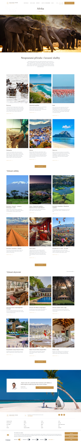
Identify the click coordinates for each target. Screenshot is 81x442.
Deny (71, 439)
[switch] (28, 439)
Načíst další (40, 166)
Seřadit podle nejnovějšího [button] (70, 271)
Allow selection (71, 436)
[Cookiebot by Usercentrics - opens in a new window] (8, 440)
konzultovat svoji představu (44, 387)
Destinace (41, 11)
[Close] (73, 6)
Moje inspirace (62, 6)
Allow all (71, 433)
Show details (51, 439)
